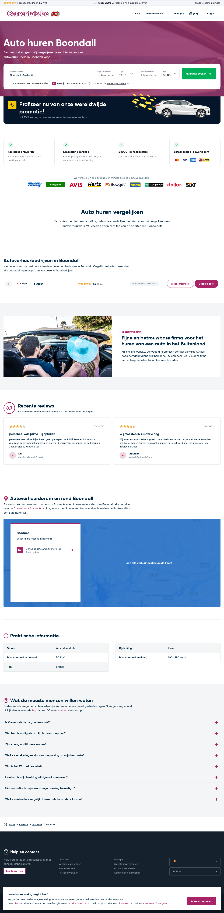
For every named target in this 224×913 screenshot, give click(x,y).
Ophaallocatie (16, 71)
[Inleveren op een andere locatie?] (9, 83)
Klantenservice (154, 13)
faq (34, 710)
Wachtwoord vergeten (126, 864)
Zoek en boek (206, 283)
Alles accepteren (201, 901)
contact (62, 710)
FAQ (137, 13)
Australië (37, 824)
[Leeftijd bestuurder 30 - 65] (54, 83)
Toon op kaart (33, 552)
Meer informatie (180, 283)
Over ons (64, 859)
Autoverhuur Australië (27, 508)
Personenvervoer (68, 872)
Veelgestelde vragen (70, 864)
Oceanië (23, 824)
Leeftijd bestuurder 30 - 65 (71, 83)
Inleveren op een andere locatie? (30, 83)
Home (12, 824)
